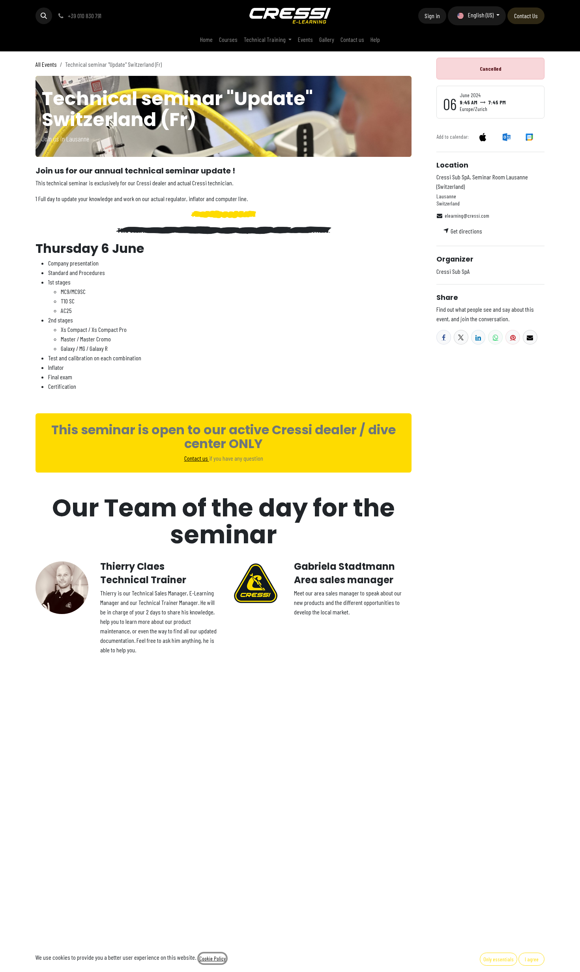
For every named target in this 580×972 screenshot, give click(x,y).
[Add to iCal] (483, 136)
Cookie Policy (212, 958)
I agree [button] (532, 959)
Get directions (465, 231)
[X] (461, 337)
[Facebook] (443, 337)
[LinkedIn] (478, 337)
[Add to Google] (529, 136)
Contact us (196, 458)
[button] (44, 16)
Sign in (432, 15)
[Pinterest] (512, 337)
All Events (46, 64)
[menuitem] (206, 39)
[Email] (530, 337)
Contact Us (526, 15)
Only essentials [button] (498, 959)
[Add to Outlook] (506, 136)
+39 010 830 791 (84, 15)
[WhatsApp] (495, 337)
